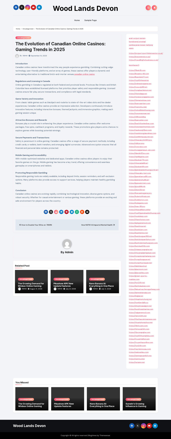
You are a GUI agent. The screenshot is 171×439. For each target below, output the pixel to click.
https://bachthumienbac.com (141, 123)
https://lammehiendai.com (140, 292)
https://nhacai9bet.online (139, 209)
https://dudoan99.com (138, 166)
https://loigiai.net (136, 296)
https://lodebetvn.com (138, 200)
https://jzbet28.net (137, 190)
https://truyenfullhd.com (139, 339)
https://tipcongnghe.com (139, 332)
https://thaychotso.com (139, 219)
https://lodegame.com (138, 203)
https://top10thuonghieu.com (141, 335)
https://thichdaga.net (138, 93)
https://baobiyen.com (138, 229)
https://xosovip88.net (138, 87)
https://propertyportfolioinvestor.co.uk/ (146, 53)
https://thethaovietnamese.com (142, 319)
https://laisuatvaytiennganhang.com (144, 289)
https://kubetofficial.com (139, 196)
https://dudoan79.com (138, 160)
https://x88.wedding (137, 117)
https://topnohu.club (138, 107)
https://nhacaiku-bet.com (140, 173)
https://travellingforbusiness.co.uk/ (143, 60)
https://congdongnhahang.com (142, 256)
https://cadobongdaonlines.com (142, 133)
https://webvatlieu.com (139, 352)
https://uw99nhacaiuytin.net (141, 136)
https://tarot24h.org (137, 316)
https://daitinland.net (138, 266)
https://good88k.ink (137, 186)
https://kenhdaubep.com (139, 286)
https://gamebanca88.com (140, 176)
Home (77, 20)
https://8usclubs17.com (138, 77)
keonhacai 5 (134, 65)
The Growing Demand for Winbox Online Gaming (31, 284)
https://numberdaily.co (138, 302)
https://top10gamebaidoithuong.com (144, 213)
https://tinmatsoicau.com (140, 100)
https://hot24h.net (137, 282)
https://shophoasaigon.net (140, 306)
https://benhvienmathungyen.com (143, 243)
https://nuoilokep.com (138, 216)
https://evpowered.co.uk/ (139, 56)
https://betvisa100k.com (139, 246)
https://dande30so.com (139, 153)
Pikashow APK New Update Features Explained (63, 286)
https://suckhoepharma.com (141, 309)
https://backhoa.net (137, 226)
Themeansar (105, 435)
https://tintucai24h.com (139, 329)
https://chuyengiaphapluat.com (142, 253)
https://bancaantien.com (139, 103)
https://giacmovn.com (138, 269)
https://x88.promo (136, 143)
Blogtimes (92, 435)
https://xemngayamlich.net (140, 355)
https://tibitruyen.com (138, 325)
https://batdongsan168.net (140, 236)
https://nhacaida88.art (138, 163)
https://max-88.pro (137, 206)
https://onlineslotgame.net (140, 83)
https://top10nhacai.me (139, 80)
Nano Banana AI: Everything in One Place (101, 284)
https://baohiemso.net (138, 233)
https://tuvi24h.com (137, 345)
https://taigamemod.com (139, 312)
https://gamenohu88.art (139, 180)
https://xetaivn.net (137, 362)
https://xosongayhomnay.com (141, 126)
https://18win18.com (137, 70)
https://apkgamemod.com (140, 223)
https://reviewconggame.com (141, 97)
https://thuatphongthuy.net (141, 322)
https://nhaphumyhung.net (140, 299)
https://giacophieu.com (139, 272)
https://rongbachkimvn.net (140, 90)
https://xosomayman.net (139, 113)
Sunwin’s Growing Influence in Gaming (136, 405)
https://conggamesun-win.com (142, 150)
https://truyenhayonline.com (141, 342)
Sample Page (90, 20)
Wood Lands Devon (85, 8)
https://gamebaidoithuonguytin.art (143, 170)
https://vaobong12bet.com (140, 130)
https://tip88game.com (138, 156)
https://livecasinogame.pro (140, 193)
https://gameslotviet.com (139, 183)
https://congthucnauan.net (140, 263)
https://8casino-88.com (139, 73)
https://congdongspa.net (139, 259)
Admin (25, 56)
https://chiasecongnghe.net (140, 249)
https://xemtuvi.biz (137, 359)
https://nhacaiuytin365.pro (140, 140)
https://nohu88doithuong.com (142, 110)
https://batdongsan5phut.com (142, 239)
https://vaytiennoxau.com (140, 349)
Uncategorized (23, 38)
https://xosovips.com (138, 146)
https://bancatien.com (138, 120)
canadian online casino (84, 74)
